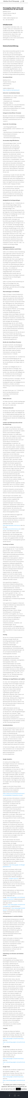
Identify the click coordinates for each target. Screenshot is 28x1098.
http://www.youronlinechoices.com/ (12, 529)
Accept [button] (18, 1089)
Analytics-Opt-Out (13, 878)
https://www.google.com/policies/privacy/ (13, 1038)
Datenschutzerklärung (14, 1093)
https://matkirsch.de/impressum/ (11, 90)
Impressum (20, 1091)
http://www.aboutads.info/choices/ (11, 525)
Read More (24, 1089)
